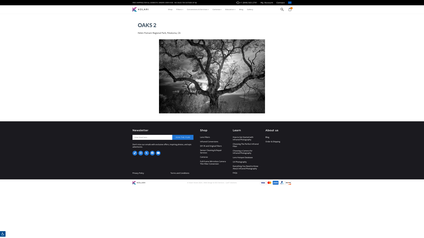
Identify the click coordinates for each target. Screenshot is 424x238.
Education (229, 9)
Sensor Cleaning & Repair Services (211, 151)
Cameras (216, 9)
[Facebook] (152, 153)
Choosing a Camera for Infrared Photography (242, 152)
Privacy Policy (138, 173)
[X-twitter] (146, 153)
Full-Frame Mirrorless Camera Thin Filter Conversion (213, 162)
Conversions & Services (197, 9)
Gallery (250, 9)
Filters (179, 9)
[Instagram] (140, 153)
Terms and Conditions (179, 173)
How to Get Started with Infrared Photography (243, 138)
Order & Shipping (272, 141)
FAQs (235, 173)
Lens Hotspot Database (243, 157)
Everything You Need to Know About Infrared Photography (245, 167)
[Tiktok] (134, 153)
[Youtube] (158, 153)
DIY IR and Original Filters (211, 146)
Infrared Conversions (209, 141)
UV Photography (240, 162)
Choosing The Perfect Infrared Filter (246, 145)
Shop (170, 9)
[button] (3, 234)
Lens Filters (205, 137)
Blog (241, 9)
